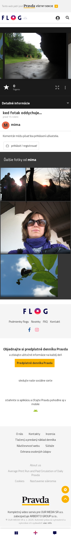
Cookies (19, 481)
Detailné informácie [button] (16, 103)
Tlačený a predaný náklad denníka (35, 440)
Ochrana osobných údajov (35, 452)
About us (35, 465)
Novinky (36, 321)
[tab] (35, 101)
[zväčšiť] (57, 87)
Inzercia (50, 434)
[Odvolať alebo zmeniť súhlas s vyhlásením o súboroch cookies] (65, 489)
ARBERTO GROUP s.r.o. (43, 516)
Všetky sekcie (45, 6)
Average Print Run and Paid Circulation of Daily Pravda (35, 473)
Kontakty (34, 434)
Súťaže (49, 446)
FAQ (45, 321)
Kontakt (55, 321)
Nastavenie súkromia (43, 481)
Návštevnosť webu (28, 446)
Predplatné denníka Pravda (34, 363)
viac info (47, 523)
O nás (19, 434)
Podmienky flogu (19, 321)
